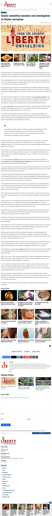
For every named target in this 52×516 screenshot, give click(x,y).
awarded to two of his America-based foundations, (17, 161)
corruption (27, 351)
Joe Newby (14, 458)
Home (3, 9)
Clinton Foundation (17, 351)
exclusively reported (40, 97)
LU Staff (4, 22)
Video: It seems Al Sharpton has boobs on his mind (8, 387)
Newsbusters (5, 481)
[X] (11, 371)
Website (28, 419)
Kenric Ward (20, 458)
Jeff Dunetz (9, 458)
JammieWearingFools (6, 474)
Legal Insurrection (6, 477)
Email (2, 419)
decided (21, 249)
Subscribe (41, 433)
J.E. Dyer (3, 451)
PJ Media (4, 483)
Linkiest (4, 479)
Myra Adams (4, 458)
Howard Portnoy (4, 447)
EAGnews (4, 468)
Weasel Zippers (5, 494)
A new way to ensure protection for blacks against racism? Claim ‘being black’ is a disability (43, 388)
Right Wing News (6, 486)
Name (2, 413)
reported (16, 159)
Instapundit (4, 472)
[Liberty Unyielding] (10, 4)
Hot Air (3, 470)
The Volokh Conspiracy (7, 492)
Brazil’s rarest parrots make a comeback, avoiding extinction (24, 388)
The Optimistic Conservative (8, 490)
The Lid (3, 488)
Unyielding (7, 9)
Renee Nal (3, 454)
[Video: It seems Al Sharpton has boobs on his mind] (8, 381)
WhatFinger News (6, 497)
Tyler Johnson (4, 461)
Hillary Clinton (36, 351)
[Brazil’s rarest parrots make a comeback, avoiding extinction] (26, 381)
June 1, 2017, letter (8, 106)
